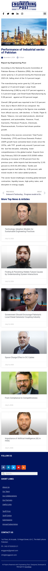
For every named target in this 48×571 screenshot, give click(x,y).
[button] (45, 14)
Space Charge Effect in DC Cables (19, 357)
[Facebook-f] (3, 14)
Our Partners (7, 500)
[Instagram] (22, 14)
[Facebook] (3, 467)
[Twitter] (8, 14)
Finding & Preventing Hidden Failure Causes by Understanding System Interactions (24, 273)
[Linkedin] (8, 467)
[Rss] (23, 467)
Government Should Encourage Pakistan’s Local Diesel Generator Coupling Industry (23, 315)
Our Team (6, 491)
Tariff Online (7, 516)
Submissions (7, 520)
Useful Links (7, 504)
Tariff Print (6, 511)
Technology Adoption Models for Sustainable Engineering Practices (19, 230)
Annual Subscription (10, 524)
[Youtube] (13, 14)
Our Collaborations (9, 496)
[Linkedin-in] (17, 14)
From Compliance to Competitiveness (21, 398)
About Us (5, 487)
